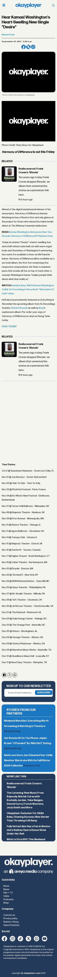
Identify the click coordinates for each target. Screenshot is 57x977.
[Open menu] (4, 5)
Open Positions (11, 925)
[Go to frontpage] (29, 5)
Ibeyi (41, 308)
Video (6, 896)
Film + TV (8, 892)
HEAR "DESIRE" (9, 326)
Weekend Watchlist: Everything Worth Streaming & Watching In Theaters (26, 726)
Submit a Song (11, 921)
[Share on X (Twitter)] (28, 47)
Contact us (9, 915)
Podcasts (8, 899)
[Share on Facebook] (23, 47)
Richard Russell (19, 308)
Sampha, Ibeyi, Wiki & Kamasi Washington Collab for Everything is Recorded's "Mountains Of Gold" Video (28, 289)
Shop (6, 902)
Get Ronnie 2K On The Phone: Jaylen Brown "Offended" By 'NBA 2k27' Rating (27, 743)
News (6, 886)
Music (6, 889)
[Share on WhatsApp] (33, 47)
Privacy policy (10, 918)
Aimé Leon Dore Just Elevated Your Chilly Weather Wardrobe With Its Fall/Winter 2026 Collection (28, 760)
